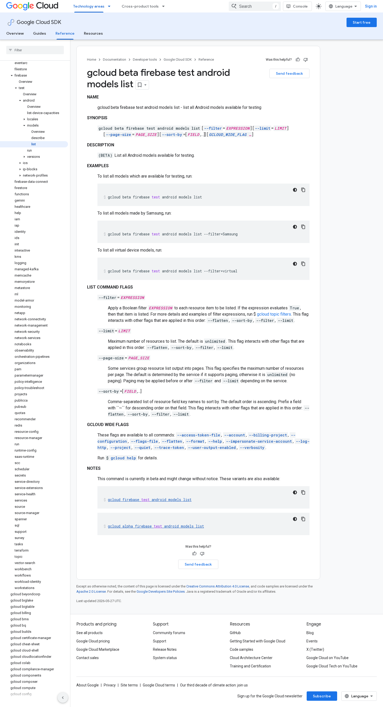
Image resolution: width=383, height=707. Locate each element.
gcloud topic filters (274, 314)
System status (165, 658)
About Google (87, 685)
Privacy (110, 685)
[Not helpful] (306, 60)
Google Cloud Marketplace (97, 649)
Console (300, 6)
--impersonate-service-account (259, 441)
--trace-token (169, 447)
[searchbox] (35, 50)
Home (91, 59)
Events (312, 641)
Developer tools (145, 59)
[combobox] (255, 6)
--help (215, 441)
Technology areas (88, 6)
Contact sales (87, 658)
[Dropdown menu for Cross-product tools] (165, 6)
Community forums (169, 633)
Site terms (129, 685)
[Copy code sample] (303, 190)
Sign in (371, 6)
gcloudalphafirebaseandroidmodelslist (156, 526)
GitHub (235, 633)
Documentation (114, 59)
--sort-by (172, 134)
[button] (34, 75)
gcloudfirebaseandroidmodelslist (149, 499)
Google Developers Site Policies (161, 591)
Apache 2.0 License (91, 591)
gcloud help (123, 457)
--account (234, 435)
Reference (65, 33)
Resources (93, 33)
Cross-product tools (140, 6)
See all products (89, 633)
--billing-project (268, 435)
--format (195, 441)
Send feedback (289, 73)
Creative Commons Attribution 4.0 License (217, 586)
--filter (213, 128)
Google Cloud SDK (39, 22)
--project (120, 447)
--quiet (142, 447)
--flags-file (144, 441)
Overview (15, 33)
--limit (262, 128)
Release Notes (165, 649)
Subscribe (322, 696)
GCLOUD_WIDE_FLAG (227, 134)
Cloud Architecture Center (251, 658)
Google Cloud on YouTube (327, 658)
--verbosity (252, 447)
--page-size (118, 134)
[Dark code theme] (295, 190)
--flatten (172, 441)
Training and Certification (250, 666)
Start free (361, 22)
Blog (310, 633)
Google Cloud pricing (93, 641)
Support (159, 641)
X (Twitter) (315, 649)
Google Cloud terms (159, 685)
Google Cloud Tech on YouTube (331, 666)
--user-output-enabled (212, 447)
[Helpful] (298, 60)
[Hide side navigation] (63, 697)
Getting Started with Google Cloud (257, 641)
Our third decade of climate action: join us (214, 685)
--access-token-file (198, 435)
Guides (39, 33)
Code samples (241, 649)
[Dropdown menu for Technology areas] (110, 6)
